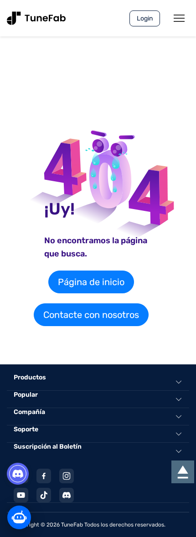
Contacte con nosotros (91, 314)
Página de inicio (91, 281)
